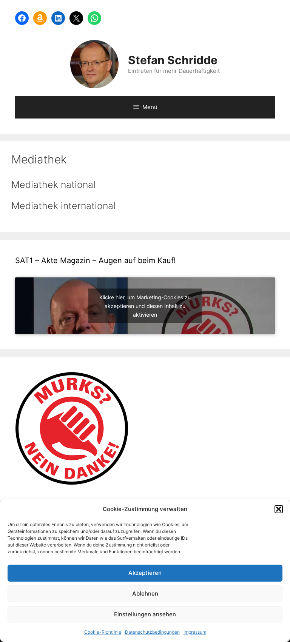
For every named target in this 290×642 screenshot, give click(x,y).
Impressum (195, 632)
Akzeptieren (145, 572)
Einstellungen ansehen (145, 614)
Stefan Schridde (173, 60)
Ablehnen (145, 593)
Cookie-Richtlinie (102, 632)
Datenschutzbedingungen (152, 632)
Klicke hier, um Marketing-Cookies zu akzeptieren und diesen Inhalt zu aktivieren (145, 306)
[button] (278, 509)
